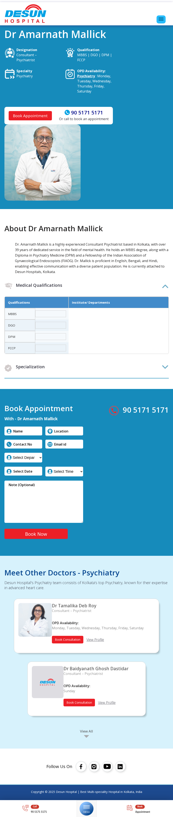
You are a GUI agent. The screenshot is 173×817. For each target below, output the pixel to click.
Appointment (142, 812)
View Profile (95, 639)
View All (86, 731)
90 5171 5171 (87, 112)
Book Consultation (67, 640)
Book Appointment (30, 115)
